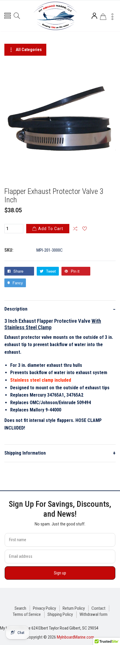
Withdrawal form (93, 614)
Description (60, 309)
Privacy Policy (44, 608)
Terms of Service (27, 614)
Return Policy (74, 608)
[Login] (94, 16)
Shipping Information (60, 453)
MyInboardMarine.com (75, 637)
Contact (98, 608)
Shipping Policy (60, 614)
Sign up (60, 573)
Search (20, 608)
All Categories (29, 49)
